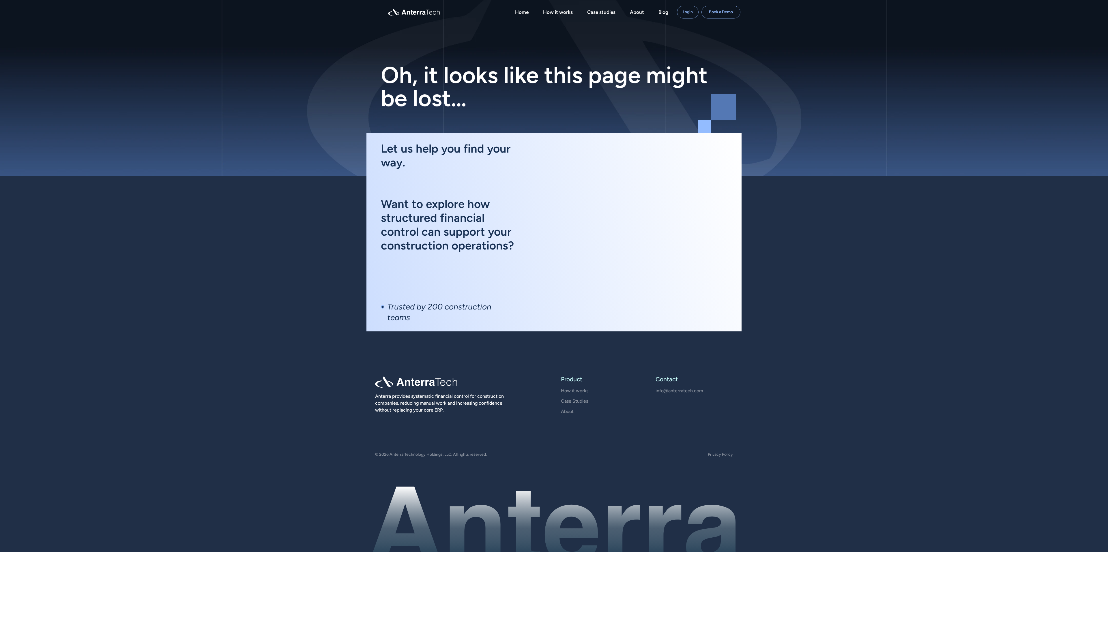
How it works (574, 390)
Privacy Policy (720, 454)
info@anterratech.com (679, 390)
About (567, 411)
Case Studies (574, 401)
